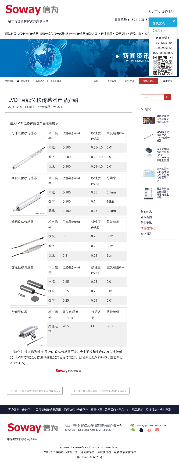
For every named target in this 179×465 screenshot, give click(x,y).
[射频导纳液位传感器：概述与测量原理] (149, 193)
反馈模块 (151, 409)
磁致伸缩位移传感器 (52, 34)
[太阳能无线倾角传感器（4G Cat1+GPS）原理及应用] (149, 153)
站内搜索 (165, 409)
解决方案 (92, 34)
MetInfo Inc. (112, 447)
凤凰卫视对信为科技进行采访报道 (163, 119)
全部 (96, 81)
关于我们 (121, 34)
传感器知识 (55, 80)
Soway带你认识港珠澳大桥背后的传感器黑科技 (163, 174)
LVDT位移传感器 (27, 34)
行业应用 (106, 34)
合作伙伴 (82, 409)
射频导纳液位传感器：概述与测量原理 (163, 193)
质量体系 (96, 409)
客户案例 (13, 409)
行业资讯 (129, 81)
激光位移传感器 (75, 34)
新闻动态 (40, 80)
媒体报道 (167, 81)
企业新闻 (111, 81)
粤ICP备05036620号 (89, 457)
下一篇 (101, 390)
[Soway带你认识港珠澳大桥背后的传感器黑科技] (149, 173)
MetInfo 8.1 (81, 447)
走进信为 (27, 409)
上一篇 (35, 390)
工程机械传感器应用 (48, 409)
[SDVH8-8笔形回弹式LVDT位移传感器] (149, 136)
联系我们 (137, 409)
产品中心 (135, 34)
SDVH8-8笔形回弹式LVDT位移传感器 (163, 136)
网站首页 (10, 34)
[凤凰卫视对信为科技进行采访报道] (149, 121)
